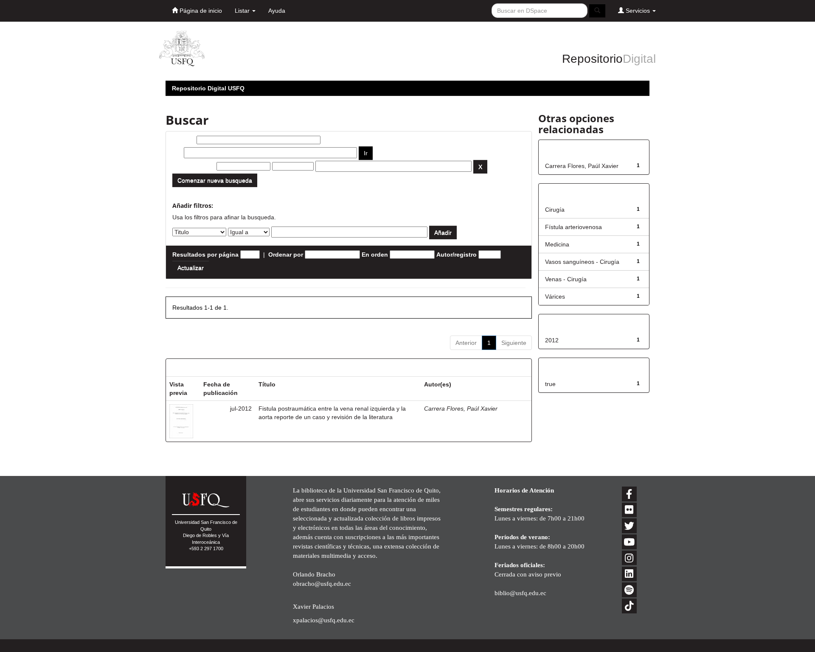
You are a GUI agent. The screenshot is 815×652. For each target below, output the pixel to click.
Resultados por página (205, 254)
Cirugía (555, 209)
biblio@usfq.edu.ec (520, 592)
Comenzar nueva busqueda (214, 180)
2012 (552, 340)
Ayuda (276, 10)
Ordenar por (285, 254)
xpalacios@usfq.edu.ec (323, 620)
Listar (243, 10)
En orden (375, 254)
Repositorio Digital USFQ (208, 88)
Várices (555, 296)
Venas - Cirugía (566, 279)
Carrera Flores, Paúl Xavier (460, 408)
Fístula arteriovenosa (573, 227)
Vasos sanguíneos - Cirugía (582, 261)
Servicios (638, 10)
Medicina (557, 244)
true (550, 384)
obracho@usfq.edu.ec (322, 583)
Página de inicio (200, 10)
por (177, 152)
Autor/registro (456, 254)
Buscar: (183, 140)
